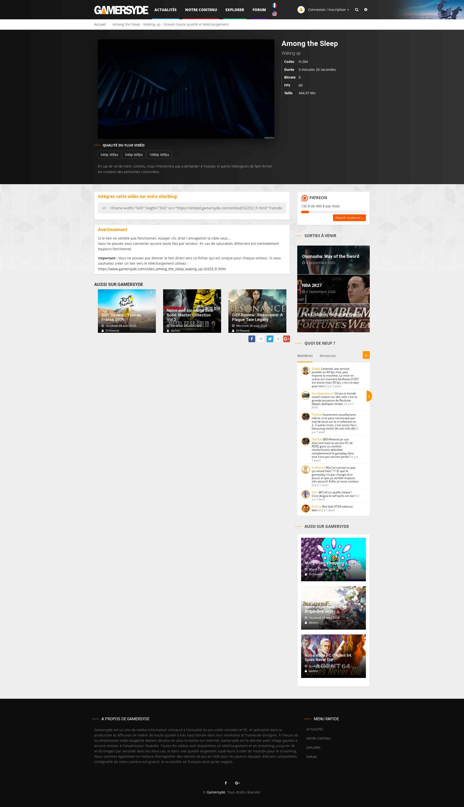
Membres (305, 355)
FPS (287, 85)
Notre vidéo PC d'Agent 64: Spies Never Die (328, 657)
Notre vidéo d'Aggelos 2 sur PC (332, 563)
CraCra (316, 506)
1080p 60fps (159, 154)
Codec (289, 61)
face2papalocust (323, 393)
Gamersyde (216, 792)
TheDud (317, 415)
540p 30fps (109, 154)
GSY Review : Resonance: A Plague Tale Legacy (257, 317)
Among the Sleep (310, 43)
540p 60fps (134, 154)
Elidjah (316, 369)
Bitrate (290, 77)
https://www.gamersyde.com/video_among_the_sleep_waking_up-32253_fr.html (162, 269)
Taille (288, 93)
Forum (259, 9)
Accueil (100, 24)
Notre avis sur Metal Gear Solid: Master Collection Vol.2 (190, 315)
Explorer (234, 9)
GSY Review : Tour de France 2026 (121, 317)
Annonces (328, 355)
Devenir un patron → (349, 218)
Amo (315, 492)
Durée (289, 69)
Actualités (165, 9)
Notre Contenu (201, 9)
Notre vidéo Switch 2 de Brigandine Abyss (326, 609)
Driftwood (318, 467)
